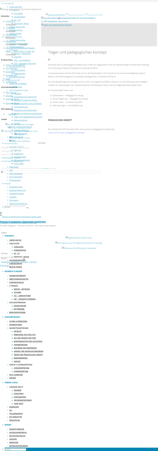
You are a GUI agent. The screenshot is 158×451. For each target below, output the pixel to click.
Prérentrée (10, 21)
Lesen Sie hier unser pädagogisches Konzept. (66, 132)
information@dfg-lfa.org (12, 161)
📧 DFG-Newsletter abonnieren (54, 21)
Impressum (4, 265)
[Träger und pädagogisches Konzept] (56, 25)
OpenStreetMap (45, 168)
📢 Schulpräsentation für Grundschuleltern (77, 18)
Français (81, 14)
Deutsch (61, 14)
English (100, 14)
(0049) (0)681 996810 (11, 158)
